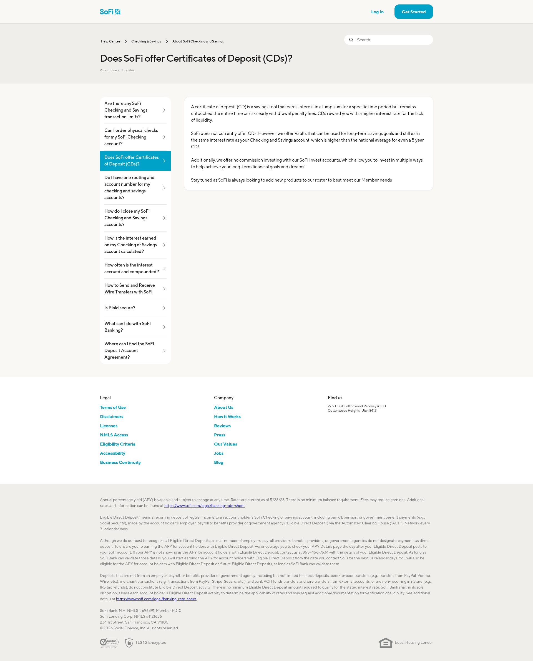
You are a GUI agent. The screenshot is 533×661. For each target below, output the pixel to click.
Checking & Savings (146, 41)
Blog (218, 462)
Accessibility (112, 453)
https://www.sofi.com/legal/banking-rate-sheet (204, 505)
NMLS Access (114, 435)
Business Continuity (120, 462)
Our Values (225, 444)
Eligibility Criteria (117, 444)
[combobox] (393, 40)
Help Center (110, 41)
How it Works (227, 416)
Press (219, 435)
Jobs (218, 453)
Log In (377, 11)
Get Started (414, 11)
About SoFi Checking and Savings (198, 41)
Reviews (222, 425)
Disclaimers (111, 416)
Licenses (108, 425)
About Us (223, 407)
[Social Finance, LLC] (110, 12)
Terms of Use (113, 407)
